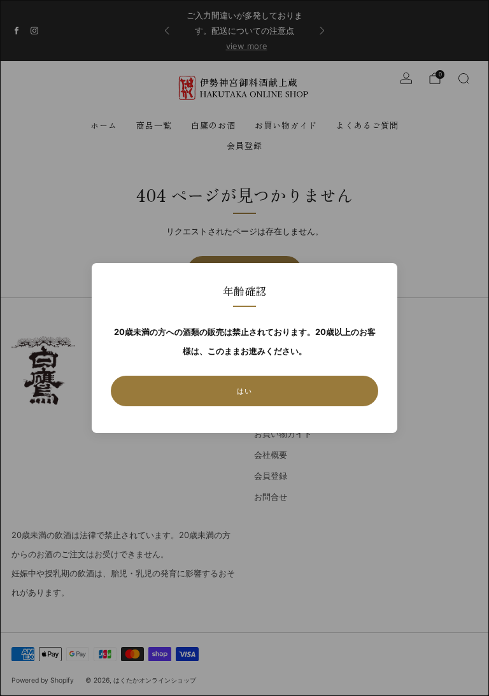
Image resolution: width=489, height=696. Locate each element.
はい (244, 391)
